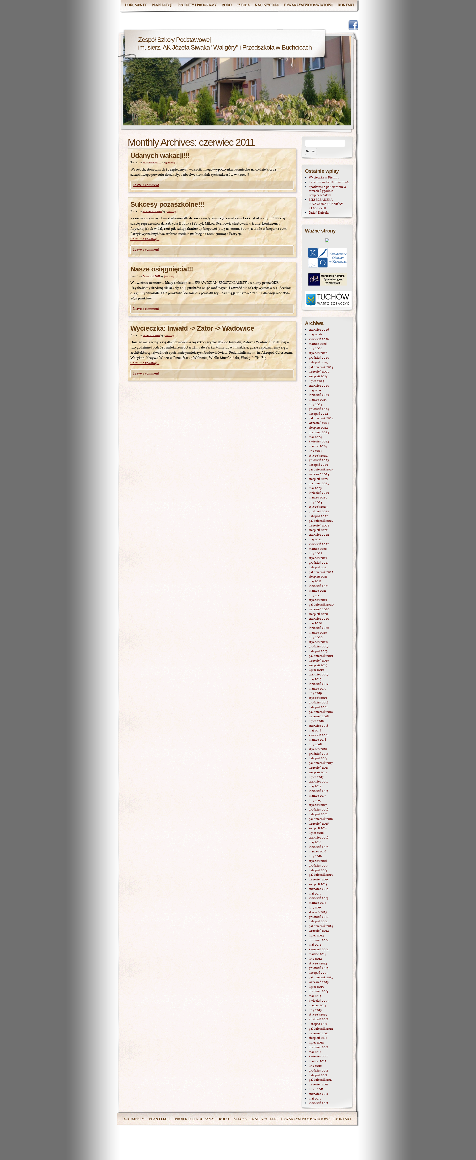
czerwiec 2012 (318, 1047)
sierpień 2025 (318, 376)
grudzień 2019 (318, 646)
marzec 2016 (317, 851)
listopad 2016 (318, 814)
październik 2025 (321, 367)
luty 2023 (315, 502)
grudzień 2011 (318, 1071)
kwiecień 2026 (319, 339)
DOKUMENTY (136, 5)
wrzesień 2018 (319, 716)
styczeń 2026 (318, 353)
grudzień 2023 (319, 460)
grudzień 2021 (318, 563)
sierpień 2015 (318, 884)
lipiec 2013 (316, 987)
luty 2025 (315, 404)
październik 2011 (320, 1080)
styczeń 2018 (318, 749)
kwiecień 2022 (319, 544)
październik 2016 (321, 819)
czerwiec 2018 (318, 726)
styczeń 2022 (318, 558)
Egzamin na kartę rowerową (329, 182)
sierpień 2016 (318, 828)
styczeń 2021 (318, 600)
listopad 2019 (318, 651)
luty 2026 (315, 348)
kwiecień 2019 (318, 684)
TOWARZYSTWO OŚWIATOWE (308, 5)
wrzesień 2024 (319, 423)
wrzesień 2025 (319, 372)
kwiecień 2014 (319, 949)
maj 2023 (315, 488)
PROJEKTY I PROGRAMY (197, 5)
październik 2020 (321, 605)
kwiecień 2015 (318, 898)
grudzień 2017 (318, 754)
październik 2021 (321, 572)
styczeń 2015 (318, 912)
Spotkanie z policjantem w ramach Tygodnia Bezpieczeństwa (327, 191)
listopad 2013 (318, 973)
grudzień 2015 (318, 866)
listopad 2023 (318, 465)
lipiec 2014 (316, 935)
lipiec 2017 (316, 777)
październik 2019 (321, 656)
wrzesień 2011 (318, 1084)
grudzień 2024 (319, 409)
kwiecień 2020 (319, 628)
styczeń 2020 (318, 642)
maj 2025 (315, 390)
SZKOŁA (243, 5)
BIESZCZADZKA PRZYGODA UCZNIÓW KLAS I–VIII (326, 204)
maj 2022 (315, 539)
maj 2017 (315, 786)
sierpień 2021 (318, 577)
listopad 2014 (318, 921)
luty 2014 (315, 959)
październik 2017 (321, 763)
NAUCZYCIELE (267, 5)
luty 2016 (315, 856)
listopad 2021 (318, 567)
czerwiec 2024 (319, 432)
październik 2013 (321, 977)
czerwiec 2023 (319, 483)
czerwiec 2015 (318, 889)
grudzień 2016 (318, 810)
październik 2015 (321, 875)
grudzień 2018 (318, 702)
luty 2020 (316, 637)
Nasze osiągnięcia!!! (161, 269)
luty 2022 (315, 553)
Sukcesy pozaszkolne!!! (167, 204)
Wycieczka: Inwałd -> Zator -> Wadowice (192, 328)
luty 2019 (315, 693)
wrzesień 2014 (319, 931)
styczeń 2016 (318, 861)
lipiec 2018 (316, 721)
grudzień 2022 (319, 511)
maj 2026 (315, 334)
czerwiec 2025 (319, 386)
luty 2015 (315, 907)
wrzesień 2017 (318, 768)
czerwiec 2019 (318, 674)
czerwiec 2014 (319, 940)
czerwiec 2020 (319, 619)
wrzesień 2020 (319, 609)
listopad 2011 (318, 1075)
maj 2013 (315, 996)
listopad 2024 (318, 414)
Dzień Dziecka (319, 213)
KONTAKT (346, 5)
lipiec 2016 (316, 833)
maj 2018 (315, 730)
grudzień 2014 (319, 917)
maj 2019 (315, 679)
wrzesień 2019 (319, 661)
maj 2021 (315, 581)
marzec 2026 (318, 344)
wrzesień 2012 (319, 1033)
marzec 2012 (317, 1061)
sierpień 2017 (318, 772)
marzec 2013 (317, 1005)
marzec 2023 (318, 497)
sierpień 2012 (318, 1038)
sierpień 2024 (318, 428)
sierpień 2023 (318, 479)
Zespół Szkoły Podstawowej (174, 39)
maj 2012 (315, 1052)
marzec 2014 (318, 954)
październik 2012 (321, 1029)
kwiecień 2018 (318, 735)
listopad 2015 (318, 870)
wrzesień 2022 (319, 525)
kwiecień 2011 (318, 1103)
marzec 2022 (318, 549)
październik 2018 (321, 712)
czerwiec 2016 (318, 838)
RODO (227, 5)
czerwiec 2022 (319, 535)
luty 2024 (316, 451)
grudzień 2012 (318, 1019)
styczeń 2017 (318, 805)
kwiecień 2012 (318, 1056)
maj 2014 (315, 945)
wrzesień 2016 (319, 824)
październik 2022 (321, 521)
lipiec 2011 (316, 1089)
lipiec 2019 (316, 670)
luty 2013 (315, 1010)
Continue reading (144, 239)
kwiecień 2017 (318, 791)
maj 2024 (315, 437)
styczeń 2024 (318, 456)
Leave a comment (146, 185)
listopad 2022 (318, 516)
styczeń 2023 (318, 507)
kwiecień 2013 (318, 1001)
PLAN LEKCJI (162, 5)
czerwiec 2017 (318, 782)
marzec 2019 (317, 689)
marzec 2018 (317, 740)
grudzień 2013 (318, 968)
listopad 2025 (318, 362)
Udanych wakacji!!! (159, 155)
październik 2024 (321, 418)
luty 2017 (315, 800)
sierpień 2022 (318, 530)
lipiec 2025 (316, 381)
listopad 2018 (318, 707)
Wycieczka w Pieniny (324, 177)
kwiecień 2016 (318, 847)
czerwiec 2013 (318, 991)
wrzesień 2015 (318, 879)
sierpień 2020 (318, 614)
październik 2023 (321, 469)
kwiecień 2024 (319, 441)
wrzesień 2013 (319, 982)
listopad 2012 (318, 1024)
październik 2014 (321, 926)
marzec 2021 (317, 591)
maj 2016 (315, 842)
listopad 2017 (318, 758)
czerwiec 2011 (318, 1094)
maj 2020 (315, 623)
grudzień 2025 (319, 358)
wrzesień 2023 (319, 474)
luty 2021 (315, 595)
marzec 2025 (318, 400)
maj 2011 (315, 1099)
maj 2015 (315, 894)
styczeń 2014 (318, 963)
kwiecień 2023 (319, 493)
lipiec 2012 (316, 1043)
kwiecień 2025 (319, 395)
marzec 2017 (317, 796)
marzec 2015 (317, 903)
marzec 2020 (318, 633)
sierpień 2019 (318, 665)
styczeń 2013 (318, 1015)
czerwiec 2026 (319, 330)
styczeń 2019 (318, 698)
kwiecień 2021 (318, 586)
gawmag (170, 163)
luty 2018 (315, 744)
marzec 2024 (318, 446)
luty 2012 (315, 1066)
